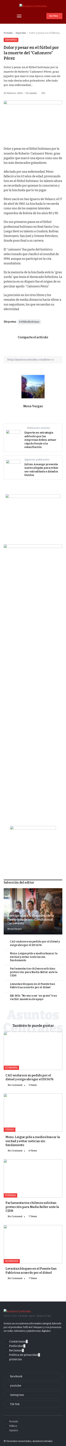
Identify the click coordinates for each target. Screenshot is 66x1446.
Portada (8, 32)
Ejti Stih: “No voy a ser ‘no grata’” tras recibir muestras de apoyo (33, 997)
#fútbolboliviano (30, 321)
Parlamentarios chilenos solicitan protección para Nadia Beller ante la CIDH (34, 972)
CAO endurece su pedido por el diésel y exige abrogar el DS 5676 (35, 943)
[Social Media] (33, 1376)
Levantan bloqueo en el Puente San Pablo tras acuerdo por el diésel (32, 985)
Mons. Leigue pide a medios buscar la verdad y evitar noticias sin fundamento (34, 957)
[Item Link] (33, 1051)
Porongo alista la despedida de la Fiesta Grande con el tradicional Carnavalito (30, 919)
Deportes (21, 32)
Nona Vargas (33, 406)
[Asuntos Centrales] (33, 6)
